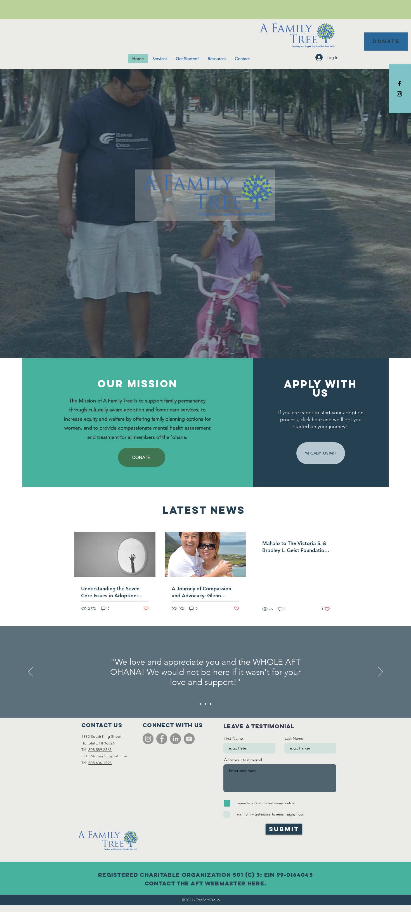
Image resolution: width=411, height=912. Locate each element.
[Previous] (30, 672)
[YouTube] (189, 738)
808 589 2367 (100, 750)
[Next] (380, 672)
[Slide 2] (205, 704)
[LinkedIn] (175, 738)
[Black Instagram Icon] (399, 93)
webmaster (225, 883)
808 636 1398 (100, 763)
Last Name (294, 738)
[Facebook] (161, 738)
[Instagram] (148, 738)
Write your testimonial (243, 760)
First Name (233, 738)
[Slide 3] (210, 704)
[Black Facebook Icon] (399, 83)
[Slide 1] (200, 704)
